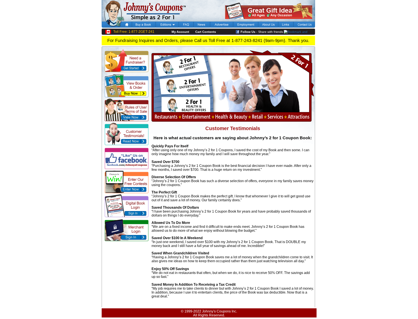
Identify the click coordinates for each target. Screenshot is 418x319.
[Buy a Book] (144, 26)
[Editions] (167, 26)
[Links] (285, 26)
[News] (202, 26)
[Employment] (245, 26)
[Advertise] (221, 26)
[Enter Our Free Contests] (126, 192)
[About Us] (268, 26)
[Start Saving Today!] (126, 96)
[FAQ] (186, 26)
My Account (180, 32)
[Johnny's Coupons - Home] (144, 20)
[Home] (127, 26)
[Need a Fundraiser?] (126, 71)
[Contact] (304, 26)
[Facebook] (126, 168)
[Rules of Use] (126, 120)
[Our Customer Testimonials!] (126, 144)
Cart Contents (205, 32)
